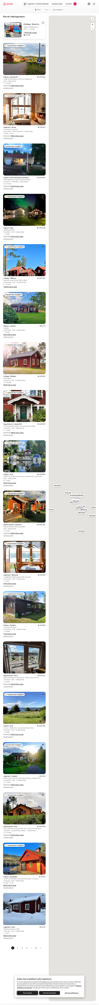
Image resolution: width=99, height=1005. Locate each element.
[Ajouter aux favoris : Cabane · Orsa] (42, 442)
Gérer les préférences (71, 993)
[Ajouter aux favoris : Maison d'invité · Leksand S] (42, 493)
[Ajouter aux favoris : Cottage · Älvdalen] (42, 344)
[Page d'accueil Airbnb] (8, 4)
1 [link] (12, 948)
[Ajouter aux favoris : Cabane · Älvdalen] (42, 593)
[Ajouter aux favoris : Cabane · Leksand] (42, 294)
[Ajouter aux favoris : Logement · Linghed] (42, 744)
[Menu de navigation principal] (94, 4)
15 (36, 948)
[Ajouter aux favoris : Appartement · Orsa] (42, 794)
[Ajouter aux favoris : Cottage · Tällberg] (42, 246)
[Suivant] (40, 947)
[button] (30, 33)
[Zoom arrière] (92, 24)
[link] (8, 947)
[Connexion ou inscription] (89, 4)
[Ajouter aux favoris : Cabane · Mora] (42, 196)
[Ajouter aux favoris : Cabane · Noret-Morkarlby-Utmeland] (42, 146)
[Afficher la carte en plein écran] (92, 19)
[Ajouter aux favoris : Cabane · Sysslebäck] (42, 845)
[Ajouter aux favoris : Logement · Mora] (42, 895)
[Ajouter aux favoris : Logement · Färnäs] (42, 95)
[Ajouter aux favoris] (42, 22)
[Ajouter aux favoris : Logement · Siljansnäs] (42, 543)
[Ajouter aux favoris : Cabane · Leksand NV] (42, 45)
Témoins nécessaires (49, 993)
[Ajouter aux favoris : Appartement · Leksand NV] (42, 392)
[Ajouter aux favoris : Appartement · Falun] (42, 644)
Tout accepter (27, 993)
